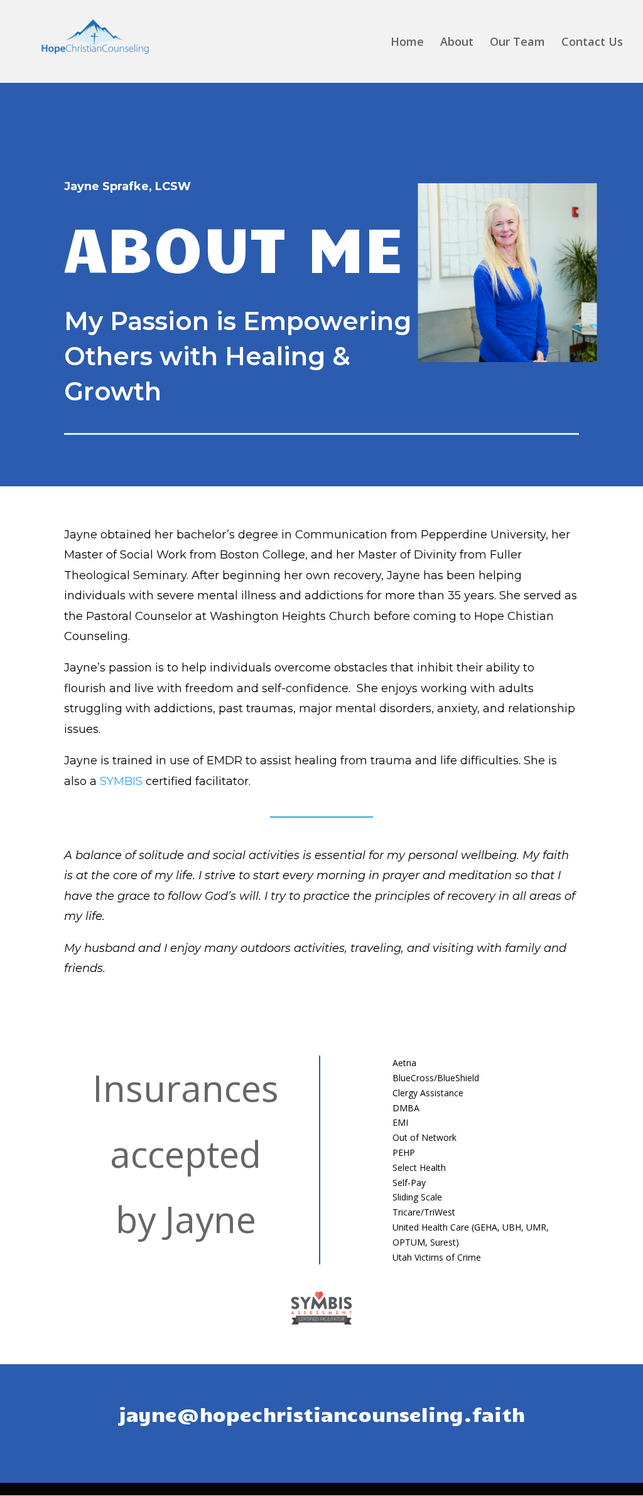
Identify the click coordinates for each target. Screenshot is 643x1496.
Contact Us (592, 43)
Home (407, 43)
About (456, 43)
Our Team (517, 43)
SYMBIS (121, 781)
